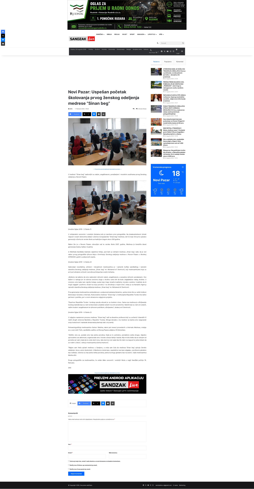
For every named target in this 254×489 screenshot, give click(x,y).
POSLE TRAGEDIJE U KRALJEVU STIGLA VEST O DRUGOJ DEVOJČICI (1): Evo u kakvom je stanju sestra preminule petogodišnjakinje (174, 110)
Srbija (109, 34)
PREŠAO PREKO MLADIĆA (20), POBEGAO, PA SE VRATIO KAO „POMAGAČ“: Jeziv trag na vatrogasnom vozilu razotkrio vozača (173, 86)
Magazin (140, 34)
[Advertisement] (107, 72)
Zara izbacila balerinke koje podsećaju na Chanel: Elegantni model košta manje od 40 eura (174, 121)
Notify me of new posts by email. (80, 469)
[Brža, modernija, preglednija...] (107, 384)
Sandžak (99, 34)
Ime (70, 444)
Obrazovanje (121, 49)
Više (160, 34)
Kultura (146, 49)
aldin (71, 109)
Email (70, 453)
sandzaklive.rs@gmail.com (164, 485)
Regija (116, 34)
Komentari (179, 62)
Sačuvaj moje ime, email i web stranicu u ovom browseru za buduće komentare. (95, 461)
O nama (175, 485)
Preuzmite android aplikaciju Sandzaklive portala (107, 373)
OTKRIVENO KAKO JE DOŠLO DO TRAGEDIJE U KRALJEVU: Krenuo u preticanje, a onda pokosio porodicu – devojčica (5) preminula (174, 73)
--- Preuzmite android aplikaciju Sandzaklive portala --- (107, 169)
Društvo (97, 49)
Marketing (182, 485)
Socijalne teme (137, 49)
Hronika (104, 49)
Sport (132, 34)
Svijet (124, 34)
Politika (91, 49)
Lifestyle (151, 34)
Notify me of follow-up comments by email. (83, 465)
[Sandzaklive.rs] (82, 38)
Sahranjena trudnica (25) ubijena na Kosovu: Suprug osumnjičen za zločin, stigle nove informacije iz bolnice (174, 98)
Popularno (168, 62)
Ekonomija (112, 49)
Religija (129, 49)
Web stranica (113, 453)
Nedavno (156, 62)
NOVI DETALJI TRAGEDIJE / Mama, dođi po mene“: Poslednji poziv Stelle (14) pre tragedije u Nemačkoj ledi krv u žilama (174, 131)
